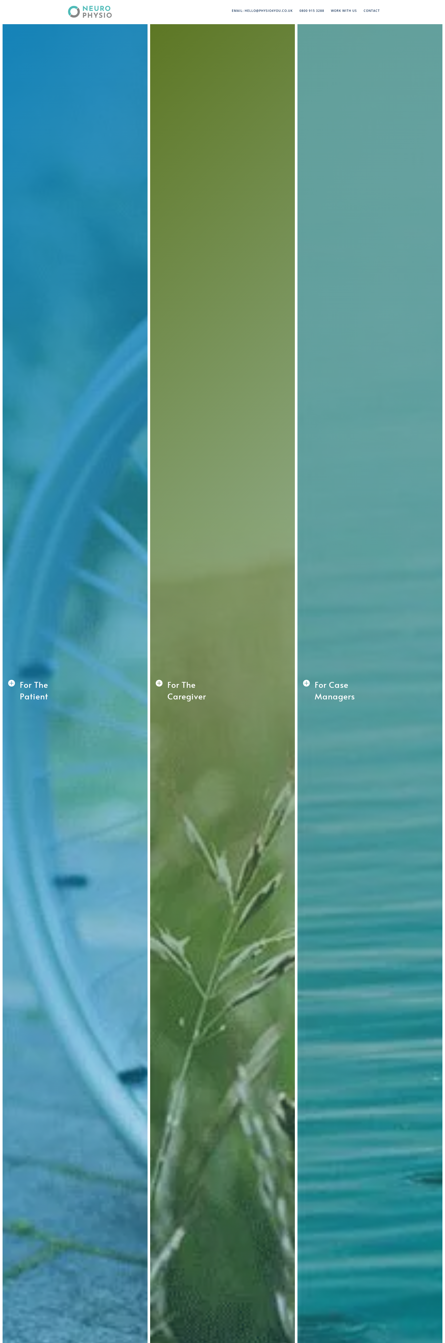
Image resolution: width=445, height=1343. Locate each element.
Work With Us (344, 11)
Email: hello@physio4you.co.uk (262, 11)
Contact (372, 11)
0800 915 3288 (311, 11)
